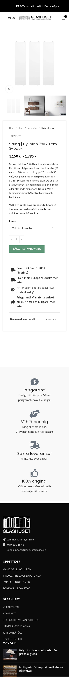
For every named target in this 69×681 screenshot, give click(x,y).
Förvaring (32, 128)
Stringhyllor (48, 128)
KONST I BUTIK (12, 639)
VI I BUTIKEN (11, 607)
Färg (12, 220)
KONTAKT (9, 613)
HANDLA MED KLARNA (16, 626)
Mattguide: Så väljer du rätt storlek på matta (41, 669)
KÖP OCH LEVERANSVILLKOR (21, 619)
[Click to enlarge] (9, 89)
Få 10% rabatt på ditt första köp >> (38, 6)
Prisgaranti (34, 390)
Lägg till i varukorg (27, 248)
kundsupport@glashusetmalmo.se (26, 549)
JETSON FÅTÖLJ (12, 632)
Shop (21, 128)
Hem (12, 128)
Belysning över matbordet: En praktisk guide (38, 652)
